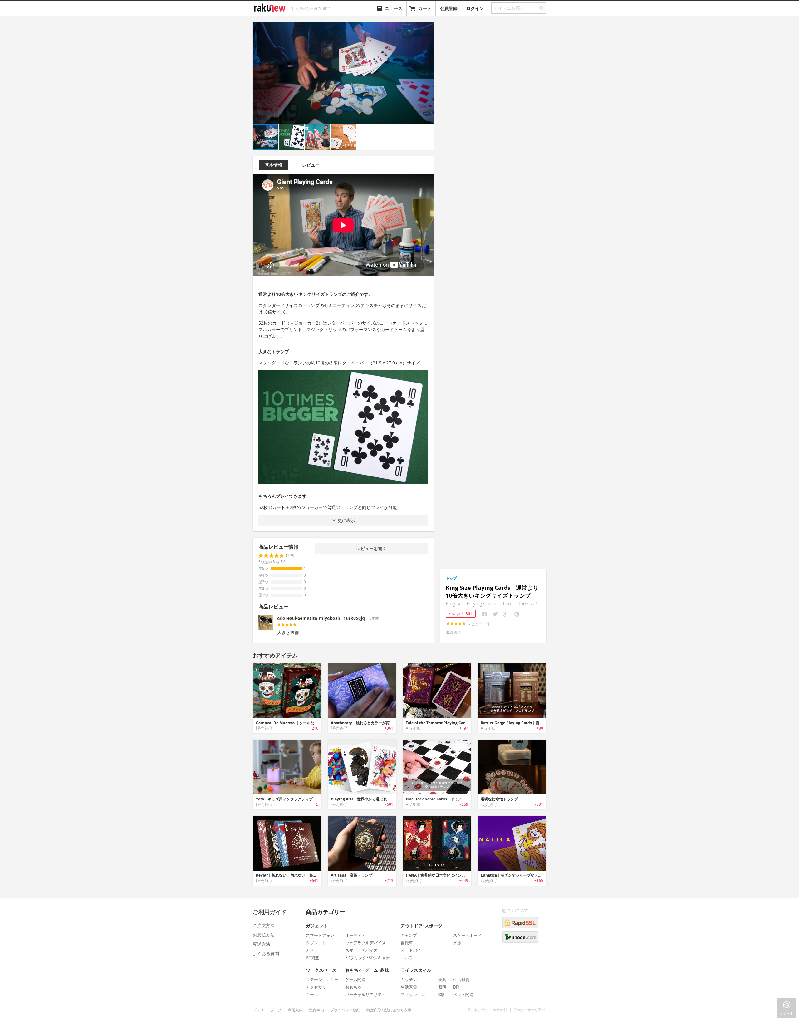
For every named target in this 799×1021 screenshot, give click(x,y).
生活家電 (409, 987)
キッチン (409, 979)
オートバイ (411, 950)
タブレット (316, 942)
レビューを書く (371, 548)
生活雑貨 (461, 979)
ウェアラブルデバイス (365, 942)
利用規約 (295, 1010)
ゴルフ (407, 957)
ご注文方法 (264, 925)
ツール (312, 994)
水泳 (457, 942)
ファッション (413, 994)
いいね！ (460, 613)
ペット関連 (463, 994)
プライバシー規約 (345, 1010)
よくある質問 (266, 953)
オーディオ (355, 935)
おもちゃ (353, 987)
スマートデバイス (361, 950)
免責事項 (316, 1010)
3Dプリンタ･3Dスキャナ (367, 957)
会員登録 (449, 8)
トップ (451, 578)
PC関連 (312, 957)
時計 (442, 994)
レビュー (311, 165)
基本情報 (273, 165)
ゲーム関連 (355, 979)
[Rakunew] (271, 7)
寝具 (442, 979)
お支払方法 (264, 935)
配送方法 (261, 944)
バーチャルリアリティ (365, 994)
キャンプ (409, 935)
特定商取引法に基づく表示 (388, 1010)
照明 (442, 987)
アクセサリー (318, 987)
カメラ (312, 950)
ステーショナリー (322, 979)
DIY (456, 987)
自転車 (407, 942)
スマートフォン (320, 935)
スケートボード (467, 935)
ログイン (475, 8)
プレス (258, 1010)
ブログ (276, 1010)
